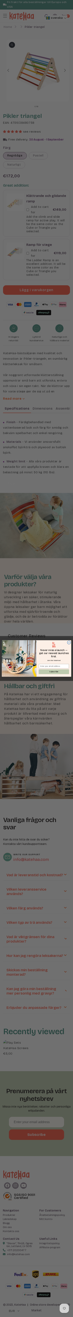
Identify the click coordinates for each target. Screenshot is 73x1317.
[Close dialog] (68, 642)
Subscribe (53, 671)
